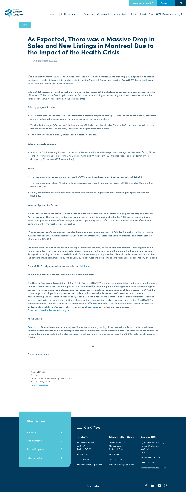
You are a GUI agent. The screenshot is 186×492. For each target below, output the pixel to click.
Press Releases (50, 61)
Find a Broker (34, 440)
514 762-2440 (115, 454)
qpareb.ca (92, 306)
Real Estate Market (69, 14)
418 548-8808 (147, 457)
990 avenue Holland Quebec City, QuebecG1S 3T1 (85, 445)
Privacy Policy (34, 458)
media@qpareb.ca (39, 384)
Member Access (141, 3)
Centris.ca (33, 327)
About (52, 14)
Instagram (64, 310)
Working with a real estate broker (112, 14)
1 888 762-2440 (83, 459)
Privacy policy (93, 486)
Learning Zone (146, 14)
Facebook (33, 310)
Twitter (52, 310)
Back (25, 24)
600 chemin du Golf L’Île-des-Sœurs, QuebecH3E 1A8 (117, 445)
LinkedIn (43, 310)
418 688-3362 (82, 454)
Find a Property (35, 449)
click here (84, 266)
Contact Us (166, 3)
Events (134, 14)
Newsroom (89, 14)
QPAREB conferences (166, 14)
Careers (31, 431)
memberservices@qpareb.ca (90, 464)
